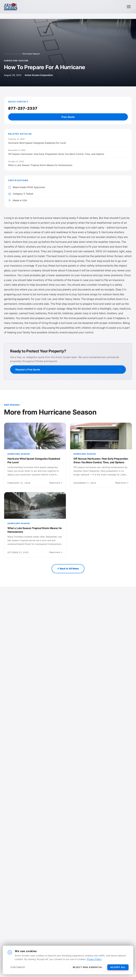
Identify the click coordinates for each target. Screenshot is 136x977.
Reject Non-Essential (87, 967)
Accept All (118, 967)
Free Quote (68, 116)
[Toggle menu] (128, 6)
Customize (17, 967)
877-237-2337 (22, 108)
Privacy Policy (94, 959)
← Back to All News (68, 568)
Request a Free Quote (27, 369)
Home (7, 54)
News (16, 54)
